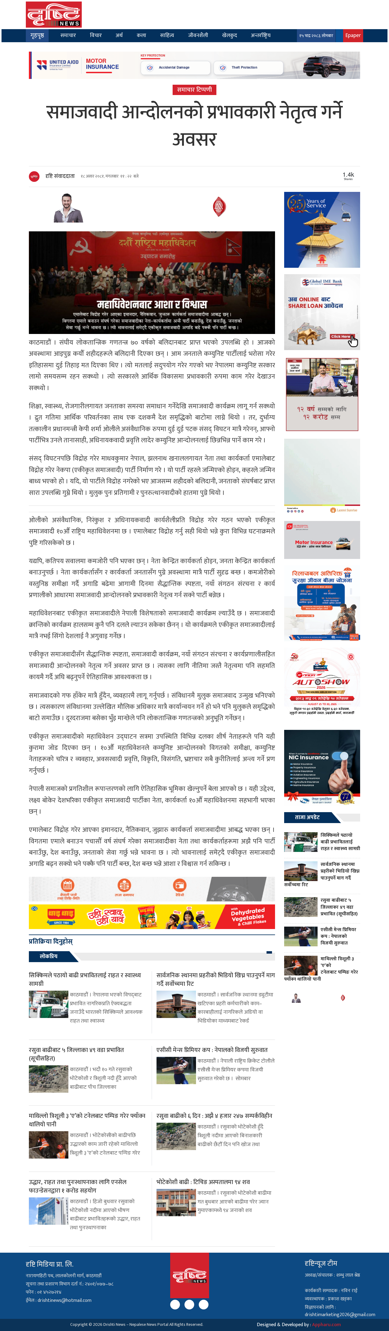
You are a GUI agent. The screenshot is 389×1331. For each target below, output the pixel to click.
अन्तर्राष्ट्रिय (260, 35)
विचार (96, 35)
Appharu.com (326, 1325)
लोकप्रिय (48, 956)
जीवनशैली (198, 35)
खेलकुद (229, 35)
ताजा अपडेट (307, 817)
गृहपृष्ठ (37, 35)
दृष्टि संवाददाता (60, 176)
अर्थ (119, 35)
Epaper (353, 35)
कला (141, 35)
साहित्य (167, 35)
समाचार (68, 35)
